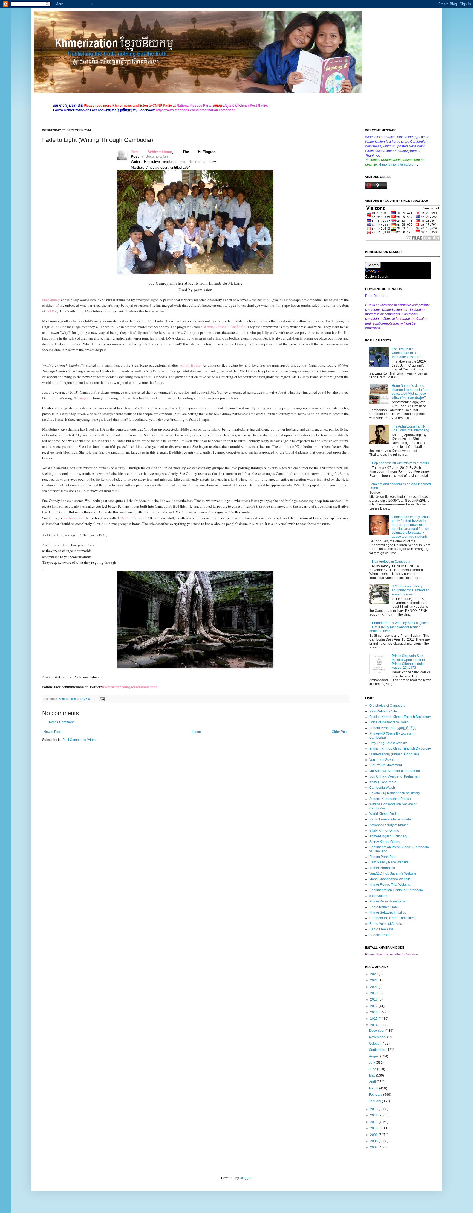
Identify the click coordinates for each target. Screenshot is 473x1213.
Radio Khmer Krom (383, 907)
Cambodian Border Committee (392, 918)
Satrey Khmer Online (384, 842)
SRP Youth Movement (385, 765)
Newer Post (52, 732)
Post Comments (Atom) (79, 740)
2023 (374, 974)
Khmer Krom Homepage (387, 901)
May (372, 1075)
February (376, 1095)
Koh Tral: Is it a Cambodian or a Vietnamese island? (406, 353)
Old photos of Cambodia (387, 706)
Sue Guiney (51, 299)
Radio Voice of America (386, 924)
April (373, 1082)
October (375, 1043)
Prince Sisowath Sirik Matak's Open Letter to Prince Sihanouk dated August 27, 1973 (409, 662)
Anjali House (190, 365)
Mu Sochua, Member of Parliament (395, 771)
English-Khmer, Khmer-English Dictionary (400, 717)
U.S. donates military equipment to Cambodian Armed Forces (410, 590)
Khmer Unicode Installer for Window (392, 954)
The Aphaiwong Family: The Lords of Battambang (410, 428)
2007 (374, 1147)
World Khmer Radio (384, 814)
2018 (374, 999)
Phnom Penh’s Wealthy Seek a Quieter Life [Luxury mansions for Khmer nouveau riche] (399, 627)
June (373, 1069)
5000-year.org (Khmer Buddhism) (394, 754)
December (377, 1031)
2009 (374, 1135)
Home (196, 732)
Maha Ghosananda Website (390, 879)
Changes (81, 398)
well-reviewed (74, 517)
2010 (374, 1128)
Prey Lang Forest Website (388, 743)
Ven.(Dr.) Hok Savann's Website (392, 873)
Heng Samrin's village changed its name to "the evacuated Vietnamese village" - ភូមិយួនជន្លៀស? (410, 391)
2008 (374, 1141)
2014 (374, 1025)
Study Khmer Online (384, 830)
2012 (374, 1115)
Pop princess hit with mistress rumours (400, 463)
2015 (374, 1019)
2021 (374, 980)
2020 (374, 987)
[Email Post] (101, 698)
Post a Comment (61, 722)
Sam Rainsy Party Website (389, 862)
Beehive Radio (380, 935)
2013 (374, 1109)
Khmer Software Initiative (387, 912)
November (377, 1037)
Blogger (245, 1178)
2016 (374, 1012)
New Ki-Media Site (383, 711)
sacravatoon (378, 896)
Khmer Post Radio (382, 782)
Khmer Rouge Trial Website (389, 885)
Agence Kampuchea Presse (390, 799)
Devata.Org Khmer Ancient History (394, 793)
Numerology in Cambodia (391, 561)
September (377, 1050)
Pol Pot (51, 311)
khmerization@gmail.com (397, 164)
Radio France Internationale (390, 819)
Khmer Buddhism (382, 868)
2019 (374, 993)
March (374, 1088)
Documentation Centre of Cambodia (396, 890)
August (374, 1056)
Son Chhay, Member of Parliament (394, 776)
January (375, 1101)
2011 (374, 1122)
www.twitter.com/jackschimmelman (129, 686)
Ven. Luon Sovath (382, 760)
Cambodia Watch (382, 788)
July (372, 1063)
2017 (374, 1006)
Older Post (339, 732)
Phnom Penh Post (382, 857)
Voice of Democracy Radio (389, 722)
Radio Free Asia (381, 929)
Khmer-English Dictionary (388, 836)
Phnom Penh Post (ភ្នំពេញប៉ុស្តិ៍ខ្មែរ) (392, 728)
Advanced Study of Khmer (388, 825)
